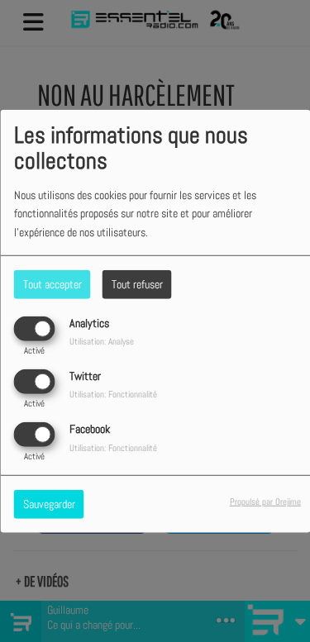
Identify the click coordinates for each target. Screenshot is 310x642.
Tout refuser (137, 283)
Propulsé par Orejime (265, 501)
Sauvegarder (49, 504)
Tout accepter (52, 283)
